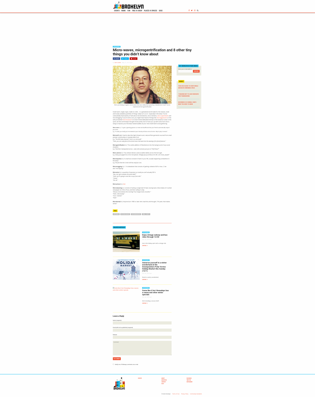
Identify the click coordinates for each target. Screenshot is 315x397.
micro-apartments (162, 116)
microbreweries (135, 214)
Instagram (189, 382)
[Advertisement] (157, 30)
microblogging (125, 214)
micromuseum (127, 120)
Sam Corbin (118, 62)
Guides (181, 81)
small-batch (146, 214)
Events (117, 10)
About (163, 378)
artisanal (116, 214)
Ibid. (124, 184)
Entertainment (116, 46)
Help (162, 383)
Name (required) (117, 320)
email (134, 59)
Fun (128, 10)
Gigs (161, 10)
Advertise (164, 380)
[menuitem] (117, 11)
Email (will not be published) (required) (123, 327)
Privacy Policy (184, 394)
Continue (144, 245)
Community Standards (196, 394)
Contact (163, 382)
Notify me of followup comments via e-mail (126, 364)
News (123, 10)
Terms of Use (175, 394)
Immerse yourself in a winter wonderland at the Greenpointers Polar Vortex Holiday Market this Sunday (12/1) (154, 267)
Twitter (189, 380)
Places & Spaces (150, 10)
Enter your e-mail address (185, 69)
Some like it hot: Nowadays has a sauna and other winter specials (155, 292)
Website (115, 334)
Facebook (189, 378)
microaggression (162, 118)
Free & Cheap (137, 10)
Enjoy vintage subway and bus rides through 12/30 (154, 236)
